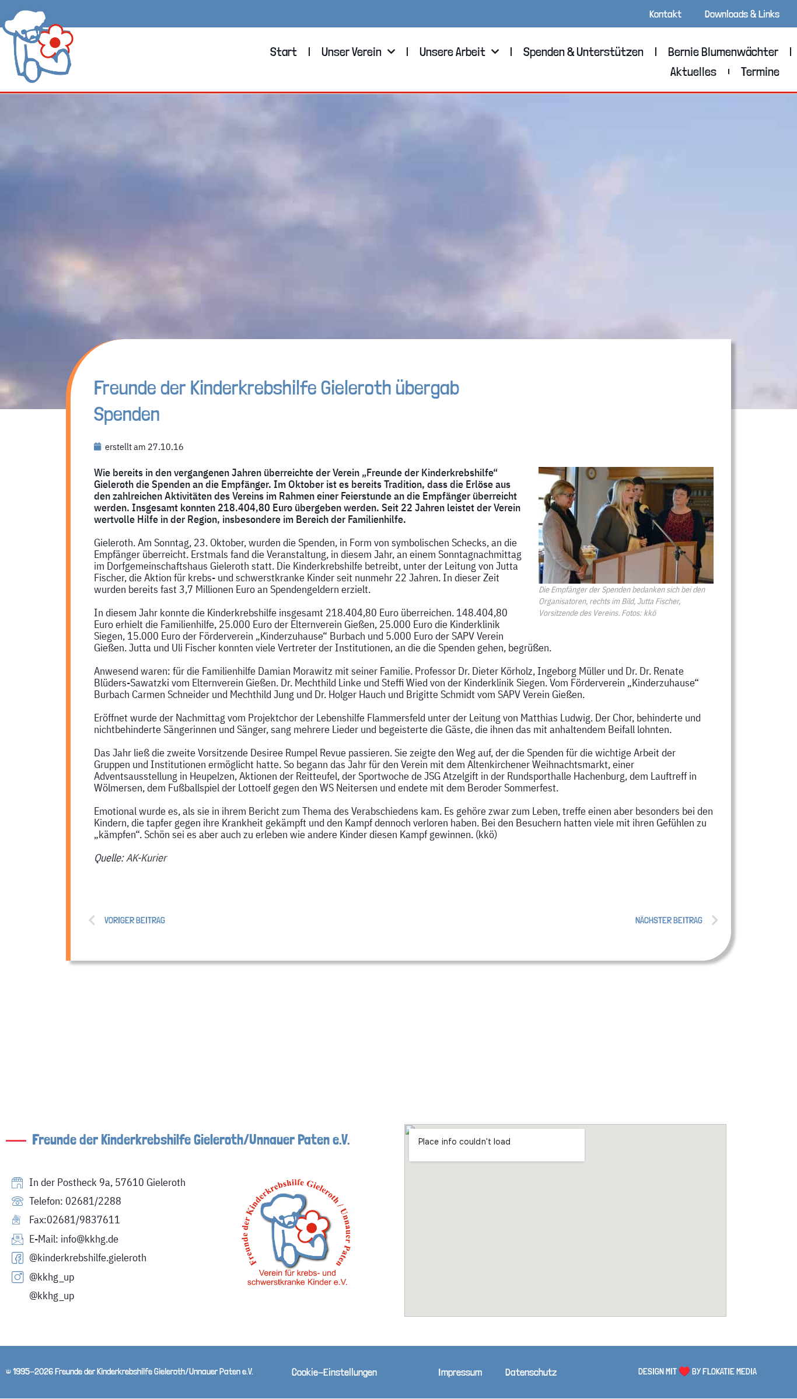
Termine (760, 71)
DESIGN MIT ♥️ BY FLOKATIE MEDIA (697, 1371)
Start (283, 51)
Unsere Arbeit (452, 51)
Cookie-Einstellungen (334, 1372)
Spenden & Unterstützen (583, 51)
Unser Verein (351, 51)
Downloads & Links (742, 14)
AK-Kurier (146, 857)
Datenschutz (531, 1372)
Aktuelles (693, 71)
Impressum (460, 1372)
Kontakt (665, 14)
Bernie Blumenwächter (723, 51)
